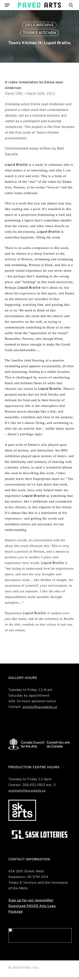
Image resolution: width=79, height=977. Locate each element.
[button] (7, 5)
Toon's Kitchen (39, 32)
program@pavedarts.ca (27, 790)
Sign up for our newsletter (31, 900)
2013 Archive (39, 25)
